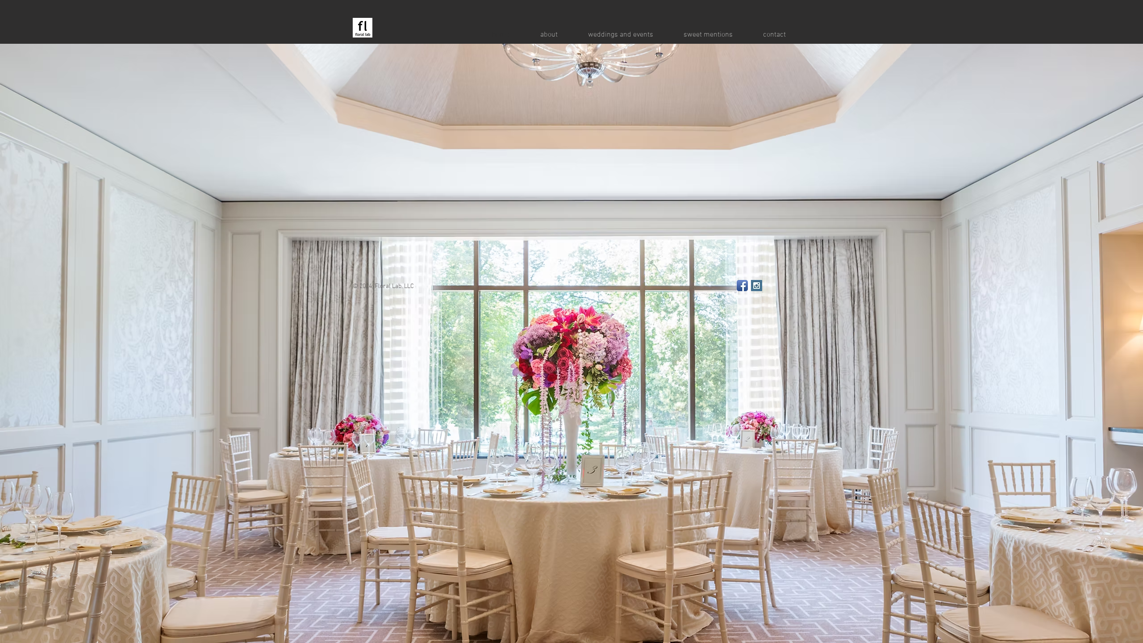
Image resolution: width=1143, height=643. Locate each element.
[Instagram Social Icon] (756, 285)
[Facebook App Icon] (742, 285)
